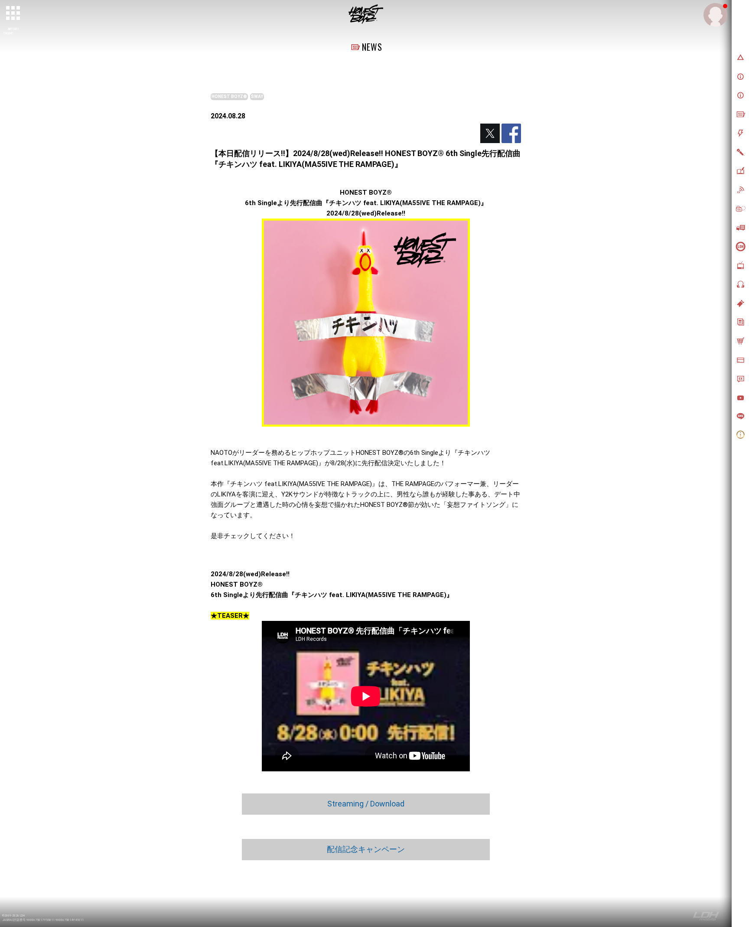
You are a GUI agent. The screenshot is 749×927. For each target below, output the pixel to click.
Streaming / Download (365, 803)
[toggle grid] (13, 13)
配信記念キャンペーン (366, 849)
